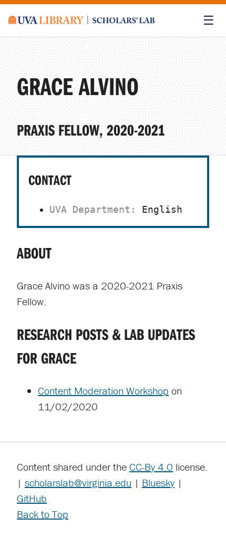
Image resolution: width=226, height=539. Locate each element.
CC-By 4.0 (151, 466)
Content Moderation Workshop (103, 390)
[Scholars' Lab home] (81, 20)
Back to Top (42, 514)
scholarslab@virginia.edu (78, 482)
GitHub (32, 498)
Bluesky (158, 482)
